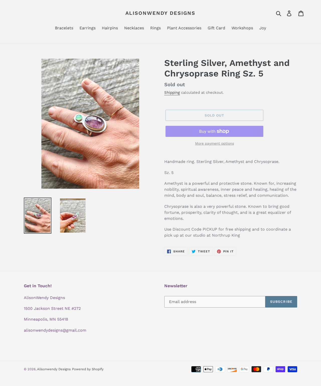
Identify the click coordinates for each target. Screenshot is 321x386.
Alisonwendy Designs (160, 13)
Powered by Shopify (88, 369)
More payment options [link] (214, 143)
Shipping (172, 92)
